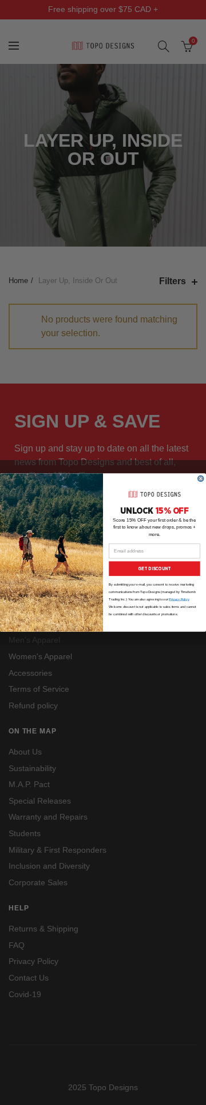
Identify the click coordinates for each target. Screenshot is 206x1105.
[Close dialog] (201, 478)
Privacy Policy (179, 599)
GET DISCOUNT (154, 568)
